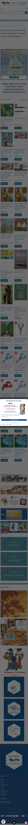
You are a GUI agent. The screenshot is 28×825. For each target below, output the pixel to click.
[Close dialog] (27, 399)
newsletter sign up (4, 416)
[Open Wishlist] (26, 823)
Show (14, 822)
